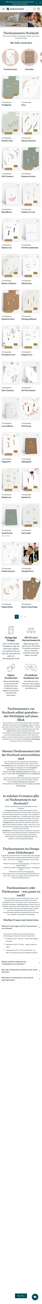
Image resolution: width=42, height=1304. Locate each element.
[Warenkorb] (38, 9)
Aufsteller (29, 69)
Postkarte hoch (10, 69)
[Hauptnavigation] (3, 9)
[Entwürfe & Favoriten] (34, 9)
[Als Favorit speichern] (18, 78)
